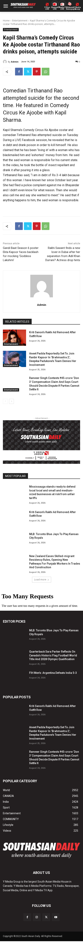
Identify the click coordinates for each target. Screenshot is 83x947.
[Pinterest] (37, 71)
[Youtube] (55, 917)
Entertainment (19, 20)
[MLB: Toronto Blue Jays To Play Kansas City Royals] (14, 539)
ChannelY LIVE (54, 8)
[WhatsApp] (45, 71)
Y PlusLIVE (47, 8)
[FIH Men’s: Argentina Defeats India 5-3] (14, 678)
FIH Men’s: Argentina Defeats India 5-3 (53, 672)
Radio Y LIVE (62, 8)
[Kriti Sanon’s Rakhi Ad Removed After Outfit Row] (14, 338)
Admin (15, 61)
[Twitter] (28, 71)
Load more (40, 579)
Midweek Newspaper (70, 8)
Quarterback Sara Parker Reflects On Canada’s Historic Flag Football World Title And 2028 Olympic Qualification (53, 655)
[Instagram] (37, 917)
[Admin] (5, 62)
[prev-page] (5, 401)
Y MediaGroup (77, 8)
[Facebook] (19, 71)
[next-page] (11, 401)
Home (6, 20)
